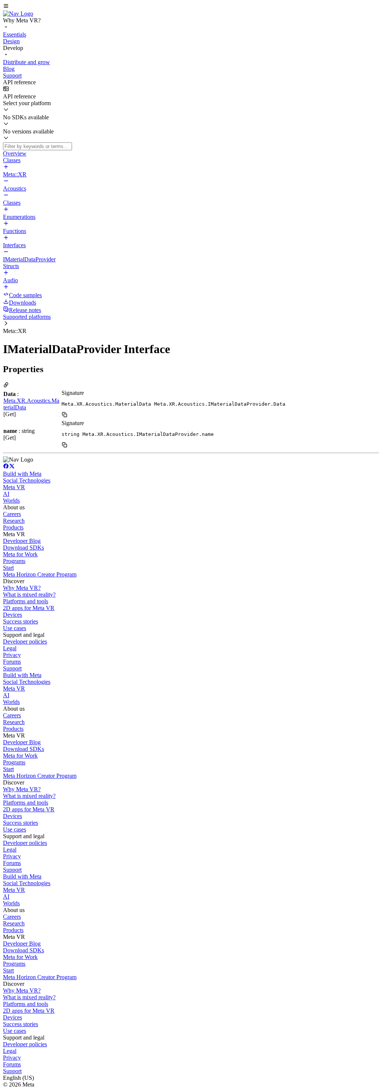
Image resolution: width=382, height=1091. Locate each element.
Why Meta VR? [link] (22, 588)
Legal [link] (9, 648)
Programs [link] (14, 561)
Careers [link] (12, 514)
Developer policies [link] (25, 641)
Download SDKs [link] (23, 547)
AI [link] (6, 494)
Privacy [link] (12, 655)
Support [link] (12, 668)
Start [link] (8, 568)
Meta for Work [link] (20, 554)
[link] (18, 13)
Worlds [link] (11, 500)
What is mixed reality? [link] (29, 594)
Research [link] (14, 521)
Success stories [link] (20, 621)
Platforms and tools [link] (25, 601)
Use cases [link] (14, 628)
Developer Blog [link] (22, 541)
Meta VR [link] (14, 487)
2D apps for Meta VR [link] (28, 608)
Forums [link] (12, 661)
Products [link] (13, 527)
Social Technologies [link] (26, 480)
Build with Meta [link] (22, 474)
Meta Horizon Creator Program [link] (39, 574)
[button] (191, 6)
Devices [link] (12, 614)
